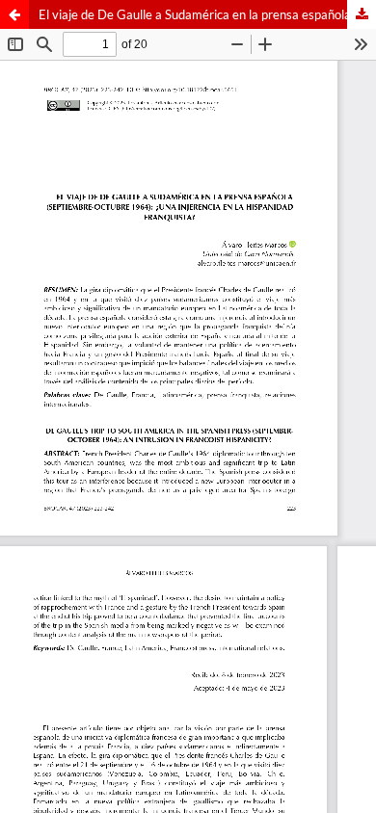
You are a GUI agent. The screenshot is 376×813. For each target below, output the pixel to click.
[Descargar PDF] (361, 14)
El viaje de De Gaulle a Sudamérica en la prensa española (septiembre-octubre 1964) (207, 14)
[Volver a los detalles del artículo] (14, 14)
